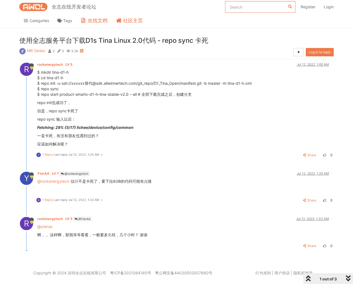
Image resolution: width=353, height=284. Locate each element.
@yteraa (44, 226)
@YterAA (83, 219)
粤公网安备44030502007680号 (183, 272)
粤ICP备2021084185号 (130, 272)
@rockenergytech (76, 173)
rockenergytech (55, 64)
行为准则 (263, 272)
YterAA (48, 173)
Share (311, 155)
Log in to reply (320, 52)
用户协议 (282, 272)
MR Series (36, 50)
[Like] (324, 155)
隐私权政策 (303, 272)
